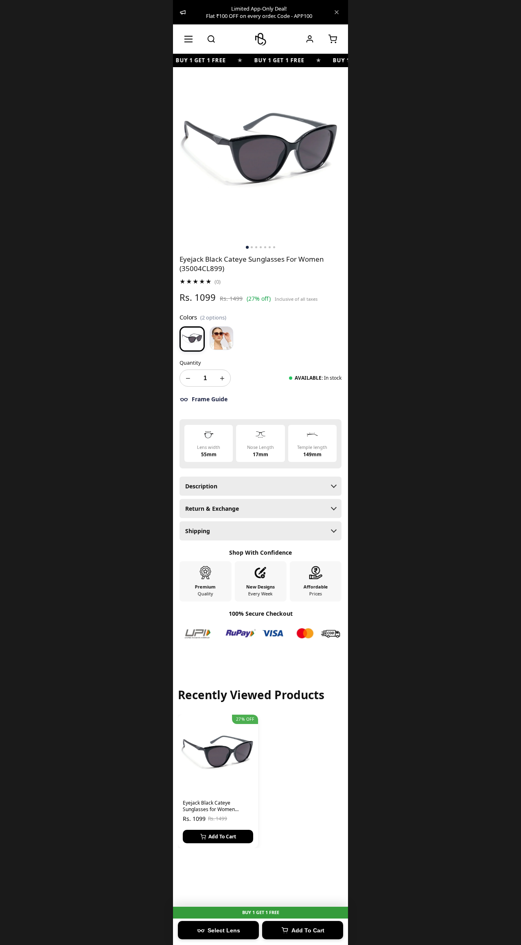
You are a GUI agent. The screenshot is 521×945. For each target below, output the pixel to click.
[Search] (211, 39)
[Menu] (188, 39)
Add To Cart (222, 836)
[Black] (192, 339)
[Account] (310, 39)
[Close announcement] (336, 12)
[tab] (246, 247)
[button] (332, 39)
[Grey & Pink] (221, 338)
